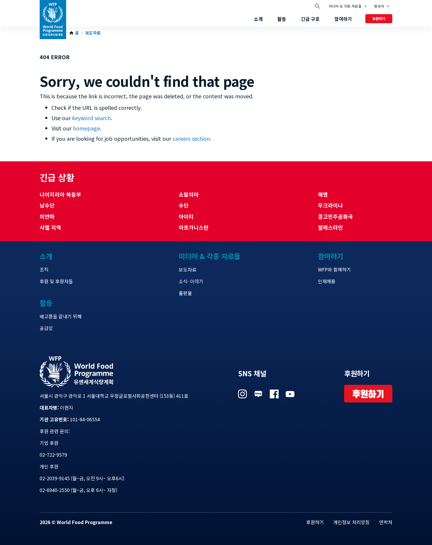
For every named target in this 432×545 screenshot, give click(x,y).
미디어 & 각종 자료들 (345, 6)
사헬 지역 (50, 227)
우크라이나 (330, 205)
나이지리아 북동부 (60, 194)
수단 (184, 205)
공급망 (46, 328)
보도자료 (93, 33)
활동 (281, 18)
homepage (86, 128)
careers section (191, 138)
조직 (44, 269)
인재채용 (327, 281)
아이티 (186, 216)
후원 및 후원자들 (56, 281)
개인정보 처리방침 (351, 522)
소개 (258, 18)
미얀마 (47, 216)
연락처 (385, 522)
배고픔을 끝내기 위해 (61, 316)
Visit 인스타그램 (242, 394)
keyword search (91, 118)
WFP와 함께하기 (334, 269)
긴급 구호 (310, 18)
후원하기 (378, 18)
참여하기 (343, 18)
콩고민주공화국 (335, 216)
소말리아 (189, 194)
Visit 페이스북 (274, 394)
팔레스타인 (330, 227)
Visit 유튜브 (290, 394)
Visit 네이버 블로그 (258, 394)
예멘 (323, 194)
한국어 (379, 6)
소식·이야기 (191, 281)
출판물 (185, 292)
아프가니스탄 (194, 227)
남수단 (47, 205)
